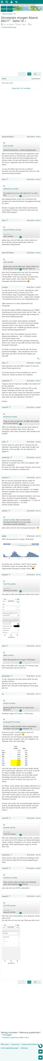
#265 (38, 287)
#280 (38, 868)
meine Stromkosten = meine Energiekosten (19, 148)
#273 (38, 536)
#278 (38, 818)
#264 (38, 253)
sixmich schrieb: (9, 520)
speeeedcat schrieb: (10, 189)
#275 (38, 646)
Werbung (24, 1048)
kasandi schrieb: (9, 827)
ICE (10, 242)
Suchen (6, 1044)
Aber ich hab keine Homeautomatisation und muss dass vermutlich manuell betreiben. (17, 522)
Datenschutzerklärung (30, 1044)
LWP (23, 343)
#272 (38, 511)
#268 (38, 407)
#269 (38, 442)
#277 (38, 694)
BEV (3, 334)
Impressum (15, 1044)
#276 (38, 676)
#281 (38, 896)
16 (35, 74)
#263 (38, 220)
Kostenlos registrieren (10, 1037)
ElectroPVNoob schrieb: (12, 230)
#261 (38, 137)
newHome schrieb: (10, 417)
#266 (38, 363)
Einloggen (7, 1035)
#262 (38, 179)
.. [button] (20, 197)
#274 (38, 575)
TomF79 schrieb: (9, 584)
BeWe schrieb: (8, 655)
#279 (38, 855)
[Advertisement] (21, 50)
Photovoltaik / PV (9, 14)
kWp (13, 773)
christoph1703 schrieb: (11, 722)
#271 (38, 478)
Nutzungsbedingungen (10, 1048)
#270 (38, 457)
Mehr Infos (24, 1037)
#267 (38, 381)
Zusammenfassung (9, 27)
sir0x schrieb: (8, 146)
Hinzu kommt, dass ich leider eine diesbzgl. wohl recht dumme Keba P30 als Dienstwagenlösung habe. (19, 881)
